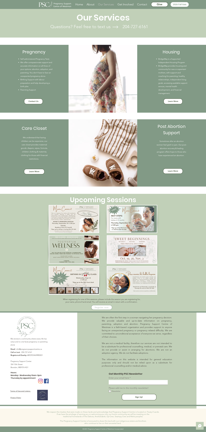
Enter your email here (119, 378)
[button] (90, 4)
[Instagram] (40, 381)
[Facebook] (46, 381)
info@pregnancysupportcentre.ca (29, 349)
